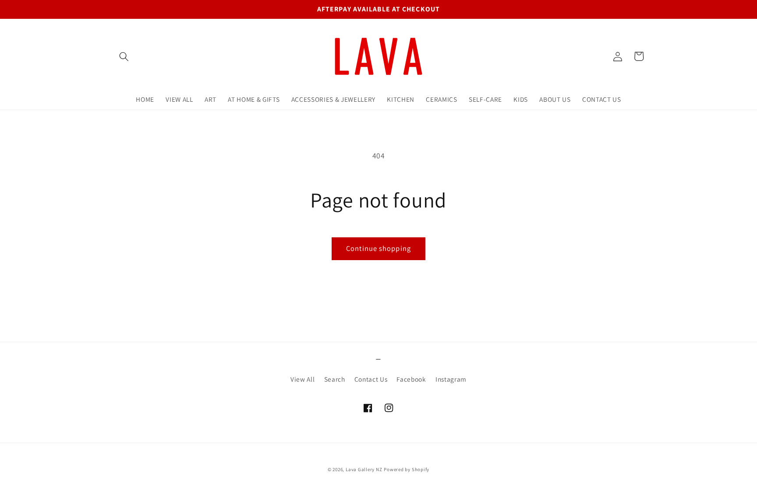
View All (302, 379)
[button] (123, 56)
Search (334, 379)
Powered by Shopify (406, 469)
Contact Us (371, 379)
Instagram (451, 379)
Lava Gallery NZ (364, 469)
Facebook (411, 379)
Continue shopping (378, 248)
